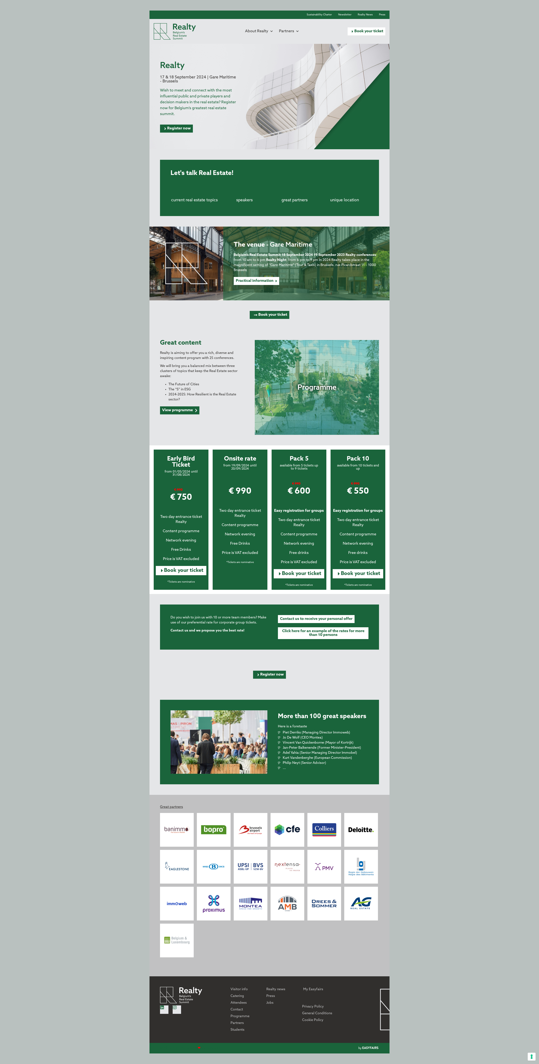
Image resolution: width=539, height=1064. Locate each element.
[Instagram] (177, 1009)
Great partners (171, 807)
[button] (366, 31)
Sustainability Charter (319, 14)
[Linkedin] (164, 1009)
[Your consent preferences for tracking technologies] (532, 1057)
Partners (286, 31)
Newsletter (344, 14)
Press (382, 14)
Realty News (365, 14)
